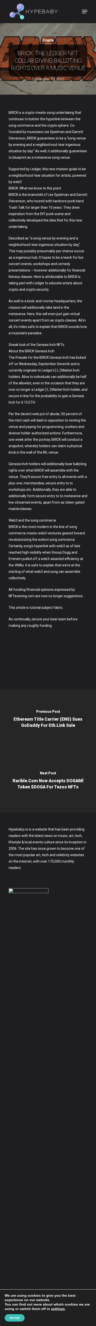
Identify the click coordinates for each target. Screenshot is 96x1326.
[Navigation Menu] (84, 11)
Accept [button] (15, 1318)
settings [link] (58, 1309)
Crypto (48, 40)
